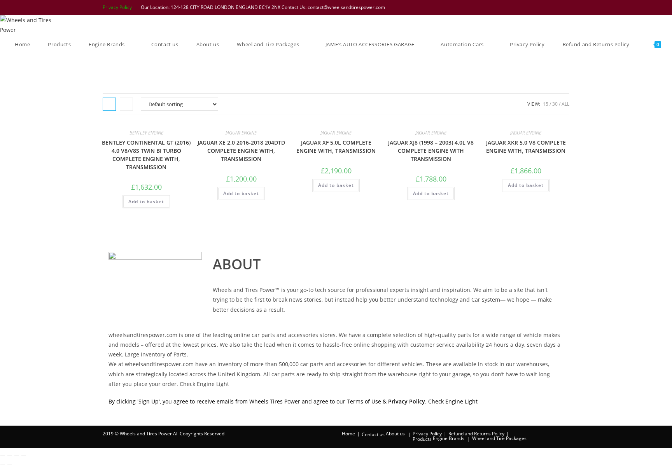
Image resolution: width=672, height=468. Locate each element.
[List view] (126, 104)
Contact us (373, 434)
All (565, 104)
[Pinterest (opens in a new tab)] (536, 7)
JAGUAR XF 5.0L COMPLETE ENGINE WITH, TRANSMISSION (336, 146)
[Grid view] (109, 104)
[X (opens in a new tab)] (516, 7)
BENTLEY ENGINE (146, 132)
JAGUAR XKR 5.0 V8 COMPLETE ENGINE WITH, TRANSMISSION (526, 146)
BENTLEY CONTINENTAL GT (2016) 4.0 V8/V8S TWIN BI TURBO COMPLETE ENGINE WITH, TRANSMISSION (146, 155)
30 (555, 104)
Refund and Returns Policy (476, 433)
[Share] (16, 455)
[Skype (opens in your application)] (556, 7)
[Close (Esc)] (23, 455)
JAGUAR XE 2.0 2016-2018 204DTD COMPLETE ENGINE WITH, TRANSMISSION (241, 150)
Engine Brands (448, 438)
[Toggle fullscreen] (9, 455)
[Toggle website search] (17, 63)
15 (545, 104)
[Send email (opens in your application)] (565, 7)
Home (348, 433)
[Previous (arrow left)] (2, 465)
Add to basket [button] (146, 201)
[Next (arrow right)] (9, 465)
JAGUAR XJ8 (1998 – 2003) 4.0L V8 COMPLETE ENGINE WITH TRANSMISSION (431, 150)
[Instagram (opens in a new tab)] (546, 7)
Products (422, 439)
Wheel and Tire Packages (499, 438)
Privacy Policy (117, 7)
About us (395, 433)
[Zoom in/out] (2, 455)
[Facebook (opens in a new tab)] (526, 7)
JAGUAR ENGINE (241, 132)
